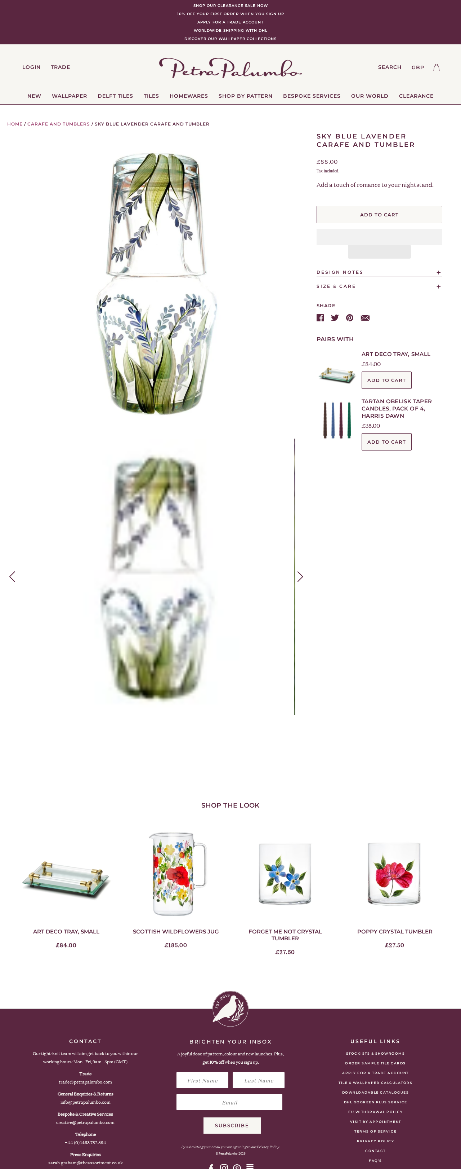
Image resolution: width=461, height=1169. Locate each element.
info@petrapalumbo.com (86, 1102)
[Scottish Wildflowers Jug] (176, 873)
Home (15, 124)
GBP (418, 67)
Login (31, 67)
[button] (379, 237)
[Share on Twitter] (335, 317)
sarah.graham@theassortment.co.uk (85, 1163)
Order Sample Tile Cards (375, 1063)
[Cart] (436, 67)
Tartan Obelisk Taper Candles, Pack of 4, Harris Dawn (397, 408)
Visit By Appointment (375, 1122)
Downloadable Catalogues (375, 1092)
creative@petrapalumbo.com (85, 1122)
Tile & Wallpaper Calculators (375, 1083)
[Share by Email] (365, 317)
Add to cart (386, 380)
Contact (375, 1151)
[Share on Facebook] (321, 317)
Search (390, 67)
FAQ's (375, 1161)
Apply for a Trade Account (375, 1073)
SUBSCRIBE (232, 1125)
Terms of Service (375, 1131)
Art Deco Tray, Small (396, 354)
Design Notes (340, 272)
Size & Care (336, 286)
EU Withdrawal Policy (375, 1112)
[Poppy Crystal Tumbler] (395, 873)
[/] (230, 67)
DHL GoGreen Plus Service (375, 1102)
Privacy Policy (375, 1141)
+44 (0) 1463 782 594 (85, 1142)
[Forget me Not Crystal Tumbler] (285, 873)
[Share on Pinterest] (350, 317)
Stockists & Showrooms (375, 1053)
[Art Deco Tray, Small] (66, 873)
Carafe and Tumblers (58, 124)
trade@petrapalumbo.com (85, 1082)
